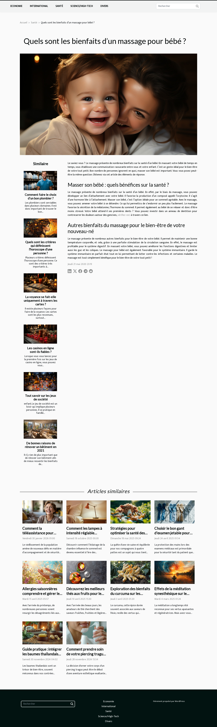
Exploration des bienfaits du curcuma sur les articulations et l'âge (130, 593)
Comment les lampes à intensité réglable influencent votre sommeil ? (84, 535)
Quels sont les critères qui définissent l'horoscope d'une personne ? (40, 247)
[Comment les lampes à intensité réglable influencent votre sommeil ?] (86, 512)
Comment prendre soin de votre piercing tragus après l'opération (85, 654)
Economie (16, 6)
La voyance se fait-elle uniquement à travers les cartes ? (40, 300)
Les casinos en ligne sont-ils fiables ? (40, 349)
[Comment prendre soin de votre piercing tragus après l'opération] (86, 633)
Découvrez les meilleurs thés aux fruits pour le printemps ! (85, 593)
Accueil (23, 23)
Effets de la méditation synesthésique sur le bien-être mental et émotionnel (172, 595)
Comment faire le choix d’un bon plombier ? (40, 196)
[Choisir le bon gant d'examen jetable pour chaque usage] (174, 512)
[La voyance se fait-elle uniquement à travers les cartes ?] (40, 282)
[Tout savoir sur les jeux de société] (40, 381)
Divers (104, 6)
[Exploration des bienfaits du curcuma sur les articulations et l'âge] (130, 572)
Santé (59, 6)
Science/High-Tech (82, 6)
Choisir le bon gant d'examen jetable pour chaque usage (172, 533)
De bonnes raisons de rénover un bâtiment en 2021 (40, 446)
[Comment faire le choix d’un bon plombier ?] (40, 180)
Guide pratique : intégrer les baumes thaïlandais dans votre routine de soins (42, 656)
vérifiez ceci (124, 215)
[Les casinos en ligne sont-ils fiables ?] (40, 334)
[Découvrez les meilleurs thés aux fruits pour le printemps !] (86, 572)
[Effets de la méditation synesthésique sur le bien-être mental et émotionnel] (174, 572)
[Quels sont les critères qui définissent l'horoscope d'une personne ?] (40, 228)
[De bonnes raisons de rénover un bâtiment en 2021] (40, 429)
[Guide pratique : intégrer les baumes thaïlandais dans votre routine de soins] (42, 633)
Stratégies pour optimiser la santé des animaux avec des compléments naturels (128, 535)
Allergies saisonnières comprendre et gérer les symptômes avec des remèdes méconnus (41, 595)
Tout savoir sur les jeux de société (40, 397)
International (39, 6)
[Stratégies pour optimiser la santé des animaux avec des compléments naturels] (130, 512)
